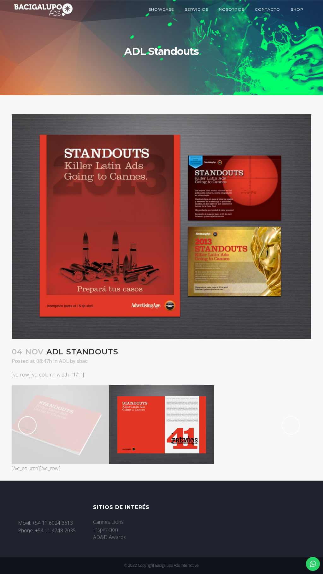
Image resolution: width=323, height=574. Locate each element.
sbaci (83, 361)
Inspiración (105, 529)
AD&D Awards (109, 537)
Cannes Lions (108, 521)
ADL (64, 361)
